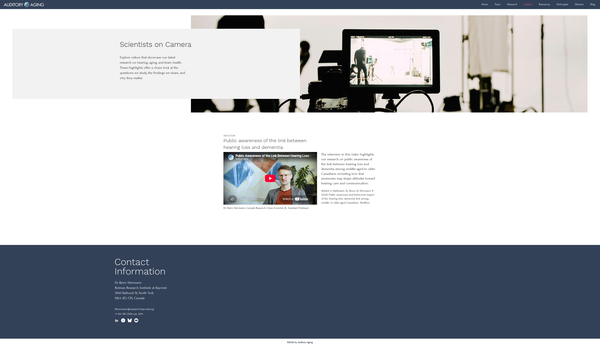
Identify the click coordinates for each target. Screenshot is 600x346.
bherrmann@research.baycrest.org (134, 309)
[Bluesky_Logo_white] (130, 320)
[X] (123, 320)
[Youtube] (136, 320)
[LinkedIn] (117, 320)
